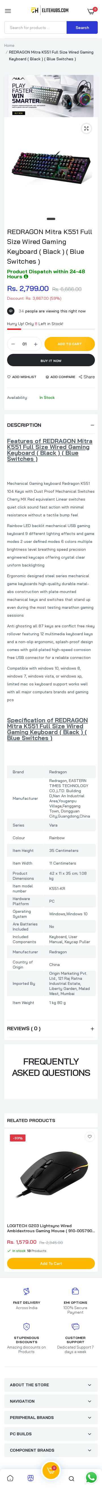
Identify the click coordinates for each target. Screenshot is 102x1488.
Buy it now (51, 361)
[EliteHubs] (49, 11)
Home (9, 45)
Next (91, 1201)
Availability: (17, 397)
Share (89, 376)
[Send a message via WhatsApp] (91, 1477)
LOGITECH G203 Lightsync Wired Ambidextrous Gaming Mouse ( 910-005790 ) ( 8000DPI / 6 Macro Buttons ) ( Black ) (50, 1228)
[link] (90, 1137)
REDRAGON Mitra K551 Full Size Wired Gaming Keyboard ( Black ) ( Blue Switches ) (49, 246)
